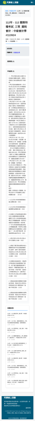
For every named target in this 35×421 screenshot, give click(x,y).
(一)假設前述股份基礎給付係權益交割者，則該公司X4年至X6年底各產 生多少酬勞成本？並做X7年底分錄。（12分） (17, 284)
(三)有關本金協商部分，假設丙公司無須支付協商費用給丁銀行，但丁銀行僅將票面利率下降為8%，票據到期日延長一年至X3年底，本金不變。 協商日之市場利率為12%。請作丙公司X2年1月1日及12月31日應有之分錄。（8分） (17, 268)
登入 (32, 2)
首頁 (6, 11)
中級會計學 (12, 11)
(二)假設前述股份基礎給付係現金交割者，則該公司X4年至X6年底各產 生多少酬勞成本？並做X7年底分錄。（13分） (17, 296)
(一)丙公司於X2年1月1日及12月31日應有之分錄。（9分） (17, 239)
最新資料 (28, 408)
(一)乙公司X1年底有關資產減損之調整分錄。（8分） (17, 201)
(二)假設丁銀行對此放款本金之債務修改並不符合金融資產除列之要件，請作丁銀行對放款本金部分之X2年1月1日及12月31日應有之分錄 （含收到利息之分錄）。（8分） (17, 251)
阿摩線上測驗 (12, 2)
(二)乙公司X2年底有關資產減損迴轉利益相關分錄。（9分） (17, 208)
